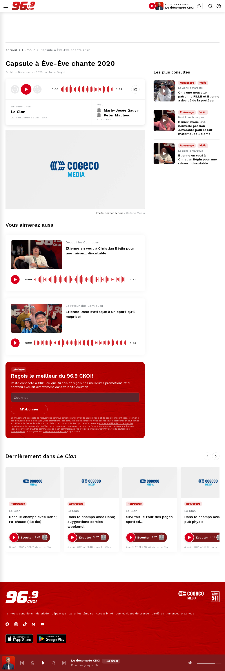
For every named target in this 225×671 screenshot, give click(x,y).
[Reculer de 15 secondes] (15, 89)
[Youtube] (42, 624)
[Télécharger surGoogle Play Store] (51, 639)
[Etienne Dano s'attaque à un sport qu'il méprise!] (36, 318)
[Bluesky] (33, 624)
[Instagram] (16, 624)
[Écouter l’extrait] (26, 89)
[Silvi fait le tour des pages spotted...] (149, 482)
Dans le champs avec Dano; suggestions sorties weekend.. (91, 522)
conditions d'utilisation (55, 431)
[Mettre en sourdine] (190, 663)
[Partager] (135, 89)
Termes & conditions (19, 613)
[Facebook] (7, 624)
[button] (22, 662)
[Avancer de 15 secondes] (37, 89)
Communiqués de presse (132, 613)
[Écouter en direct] (152, 5)
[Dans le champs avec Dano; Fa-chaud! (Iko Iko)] (32, 482)
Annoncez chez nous (180, 613)
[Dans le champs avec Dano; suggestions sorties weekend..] (91, 482)
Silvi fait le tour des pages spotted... (149, 519)
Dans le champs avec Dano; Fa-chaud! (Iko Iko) (33, 519)
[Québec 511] (215, 601)
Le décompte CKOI (179, 7)
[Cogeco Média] (191, 598)
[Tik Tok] (25, 624)
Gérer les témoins (81, 613)
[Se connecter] (218, 6)
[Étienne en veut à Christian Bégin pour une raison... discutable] (36, 254)
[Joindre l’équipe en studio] (199, 6)
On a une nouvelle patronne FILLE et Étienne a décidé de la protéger (198, 96)
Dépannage (58, 613)
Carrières (158, 613)
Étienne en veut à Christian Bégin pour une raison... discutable (197, 159)
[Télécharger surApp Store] (19, 639)
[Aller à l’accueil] (23, 9)
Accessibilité (104, 613)
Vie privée (42, 613)
